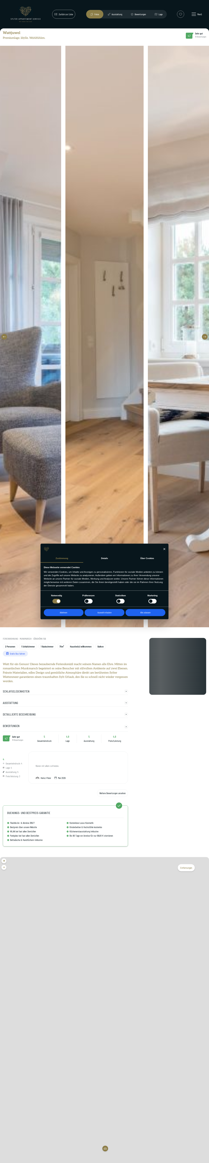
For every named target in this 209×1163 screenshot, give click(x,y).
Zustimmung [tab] (62, 558)
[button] (4, 337)
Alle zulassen (145, 612)
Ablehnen (63, 612)
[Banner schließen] (164, 549)
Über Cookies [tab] (147, 558)
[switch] (88, 601)
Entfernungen (186, 867)
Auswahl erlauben (105, 612)
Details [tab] (104, 558)
